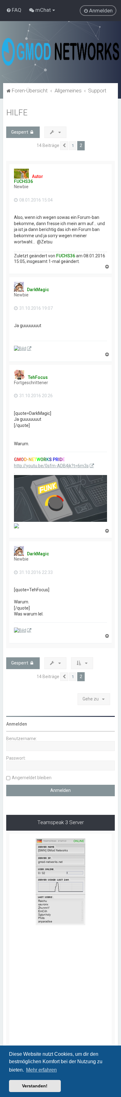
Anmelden (16, 724)
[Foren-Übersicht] (60, 52)
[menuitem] (14, 10)
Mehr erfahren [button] (41, 1070)
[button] (64, 145)
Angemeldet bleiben (32, 777)
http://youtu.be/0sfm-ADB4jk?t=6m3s (51, 465)
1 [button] (73, 145)
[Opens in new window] (22, 349)
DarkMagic (38, 289)
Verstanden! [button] (34, 1085)
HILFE (17, 112)
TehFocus (38, 377)
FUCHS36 (23, 181)
